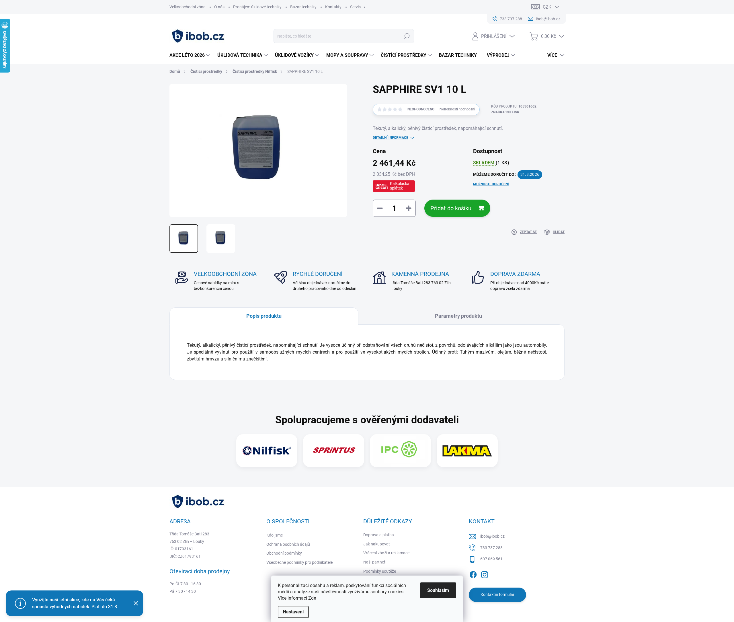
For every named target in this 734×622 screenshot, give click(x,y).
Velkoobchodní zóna (187, 7)
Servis (355, 7)
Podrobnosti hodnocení (457, 109)
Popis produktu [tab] (264, 316)
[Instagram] (484, 573)
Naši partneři (374, 562)
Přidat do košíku (450, 208)
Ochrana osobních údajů (288, 544)
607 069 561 (491, 559)
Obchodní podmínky (284, 553)
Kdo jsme (274, 535)
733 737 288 (491, 547)
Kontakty (333, 7)
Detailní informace (390, 138)
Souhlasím (438, 590)
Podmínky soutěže (379, 571)
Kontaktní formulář (497, 594)
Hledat (407, 36)
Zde (312, 598)
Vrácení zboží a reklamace (386, 553)
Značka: (505, 112)
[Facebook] (473, 573)
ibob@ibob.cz (492, 536)
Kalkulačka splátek (399, 185)
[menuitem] (190, 55)
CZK (547, 7)
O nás (219, 7)
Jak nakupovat (376, 544)
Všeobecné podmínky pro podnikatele (299, 562)
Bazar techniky (303, 7)
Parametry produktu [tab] (458, 316)
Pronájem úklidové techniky (257, 7)
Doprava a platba (378, 535)
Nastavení (293, 612)
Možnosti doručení (491, 184)
